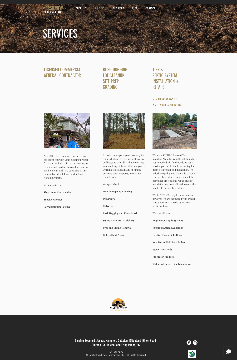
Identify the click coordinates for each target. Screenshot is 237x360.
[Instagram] (195, 342)
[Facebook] (189, 342)
